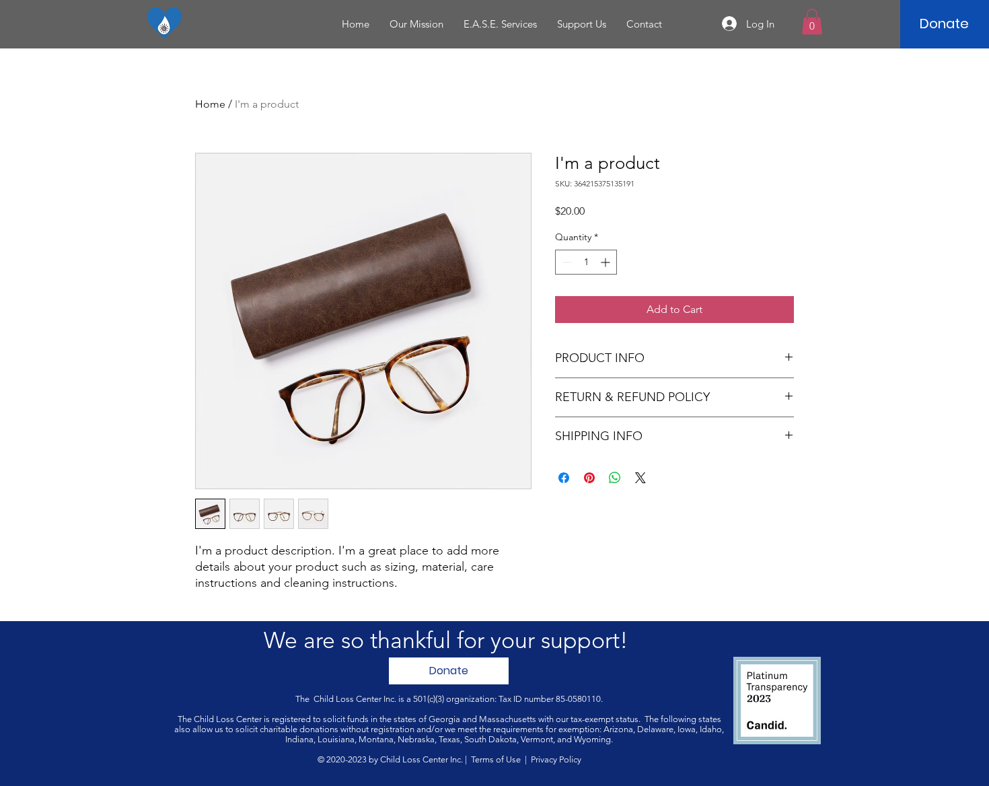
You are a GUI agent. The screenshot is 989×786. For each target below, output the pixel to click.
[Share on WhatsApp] (615, 478)
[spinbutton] (586, 262)
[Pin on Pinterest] (589, 478)
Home (210, 104)
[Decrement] (565, 262)
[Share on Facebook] (564, 478)
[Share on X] (640, 478)
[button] (812, 21)
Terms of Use (496, 759)
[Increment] (606, 262)
